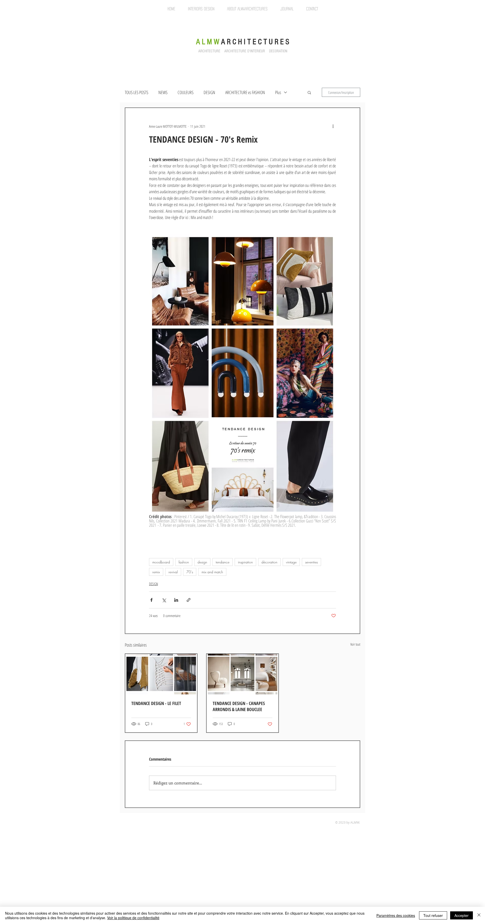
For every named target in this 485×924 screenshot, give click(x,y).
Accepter (461, 915)
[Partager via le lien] (188, 600)
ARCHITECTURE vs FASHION (245, 92)
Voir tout (355, 644)
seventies (311, 562)
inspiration (245, 562)
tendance (222, 562)
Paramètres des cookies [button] (395, 915)
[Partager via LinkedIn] (176, 600)
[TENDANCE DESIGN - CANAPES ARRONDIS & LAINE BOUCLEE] (242, 674)
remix (156, 571)
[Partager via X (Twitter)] (163, 600)
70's (189, 571)
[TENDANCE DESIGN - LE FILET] (161, 674)
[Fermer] (479, 915)
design (202, 562)
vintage (291, 562)
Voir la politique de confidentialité (133, 917)
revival (173, 571)
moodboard (161, 562)
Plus (278, 92)
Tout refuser (433, 915)
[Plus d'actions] (333, 126)
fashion (184, 562)
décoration (269, 562)
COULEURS (185, 92)
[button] (309, 92)
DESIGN (209, 92)
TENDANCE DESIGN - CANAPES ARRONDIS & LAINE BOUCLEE (239, 706)
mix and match (212, 571)
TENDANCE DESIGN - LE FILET (156, 703)
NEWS (162, 92)
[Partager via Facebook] (151, 600)
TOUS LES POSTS (136, 92)
